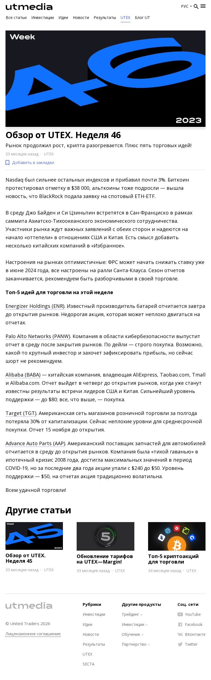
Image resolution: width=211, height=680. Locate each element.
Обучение (131, 634)
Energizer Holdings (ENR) (34, 306)
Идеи (63, 17)
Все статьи (16, 17)
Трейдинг (130, 614)
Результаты (105, 17)
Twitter (191, 644)
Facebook (193, 624)
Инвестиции (42, 17)
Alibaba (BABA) (22, 374)
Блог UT (142, 17)
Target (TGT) (20, 413)
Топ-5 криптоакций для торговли (173, 559)
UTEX (125, 17)
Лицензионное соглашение (33, 633)
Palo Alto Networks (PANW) (37, 336)
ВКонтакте (195, 634)
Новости (81, 17)
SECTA (89, 664)
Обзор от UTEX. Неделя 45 (25, 558)
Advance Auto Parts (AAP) (35, 443)
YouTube (193, 614)
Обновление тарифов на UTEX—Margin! (105, 559)
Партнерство (134, 644)
